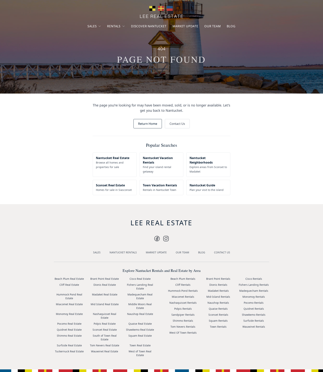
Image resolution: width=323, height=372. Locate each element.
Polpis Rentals (183, 308)
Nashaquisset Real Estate (104, 315)
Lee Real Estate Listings (105, 33)
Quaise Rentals (218, 308)
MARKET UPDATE (185, 26)
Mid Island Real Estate (105, 304)
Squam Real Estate (140, 335)
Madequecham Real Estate (140, 296)
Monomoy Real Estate (69, 314)
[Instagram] (157, 239)
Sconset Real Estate (105, 329)
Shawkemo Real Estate (140, 329)
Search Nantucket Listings (101, 48)
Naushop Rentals (218, 302)
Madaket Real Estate (104, 294)
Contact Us (177, 124)
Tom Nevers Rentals (182, 326)
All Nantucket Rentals (123, 43)
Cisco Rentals (253, 278)
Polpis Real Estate (105, 323)
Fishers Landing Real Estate (140, 286)
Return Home (147, 124)
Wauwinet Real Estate (104, 351)
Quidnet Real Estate (69, 329)
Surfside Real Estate (69, 345)
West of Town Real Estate (140, 353)
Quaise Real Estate (140, 323)
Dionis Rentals (218, 284)
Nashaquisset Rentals (183, 302)
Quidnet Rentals (254, 308)
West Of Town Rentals (183, 332)
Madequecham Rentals (253, 290)
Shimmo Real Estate (69, 335)
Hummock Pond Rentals (183, 290)
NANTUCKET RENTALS (123, 252)
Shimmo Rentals (183, 320)
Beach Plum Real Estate (69, 278)
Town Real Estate (140, 345)
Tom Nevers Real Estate (104, 345)
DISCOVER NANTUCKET (148, 26)
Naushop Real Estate (140, 314)
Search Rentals (119, 50)
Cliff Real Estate (69, 284)
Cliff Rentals (182, 284)
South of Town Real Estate (105, 337)
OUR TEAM (212, 26)
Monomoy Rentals (253, 296)
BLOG (231, 26)
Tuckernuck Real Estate (69, 351)
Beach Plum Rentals (182, 278)
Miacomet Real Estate (69, 304)
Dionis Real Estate (104, 284)
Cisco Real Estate (140, 278)
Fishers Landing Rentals (254, 284)
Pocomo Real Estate (69, 323)
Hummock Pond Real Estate (69, 296)
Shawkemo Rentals (253, 314)
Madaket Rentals (218, 290)
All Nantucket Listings (104, 40)
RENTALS (114, 26)
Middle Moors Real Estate (140, 306)
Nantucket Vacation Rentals (122, 35)
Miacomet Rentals (183, 296)
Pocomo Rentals (254, 302)
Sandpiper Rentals (183, 314)
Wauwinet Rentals (253, 326)
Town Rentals (218, 326)
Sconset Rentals (218, 314)
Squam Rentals (218, 320)
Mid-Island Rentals (218, 296)
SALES (92, 26)
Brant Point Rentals (218, 278)
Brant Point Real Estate (104, 278)
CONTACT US (222, 252)
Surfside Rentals (253, 320)
